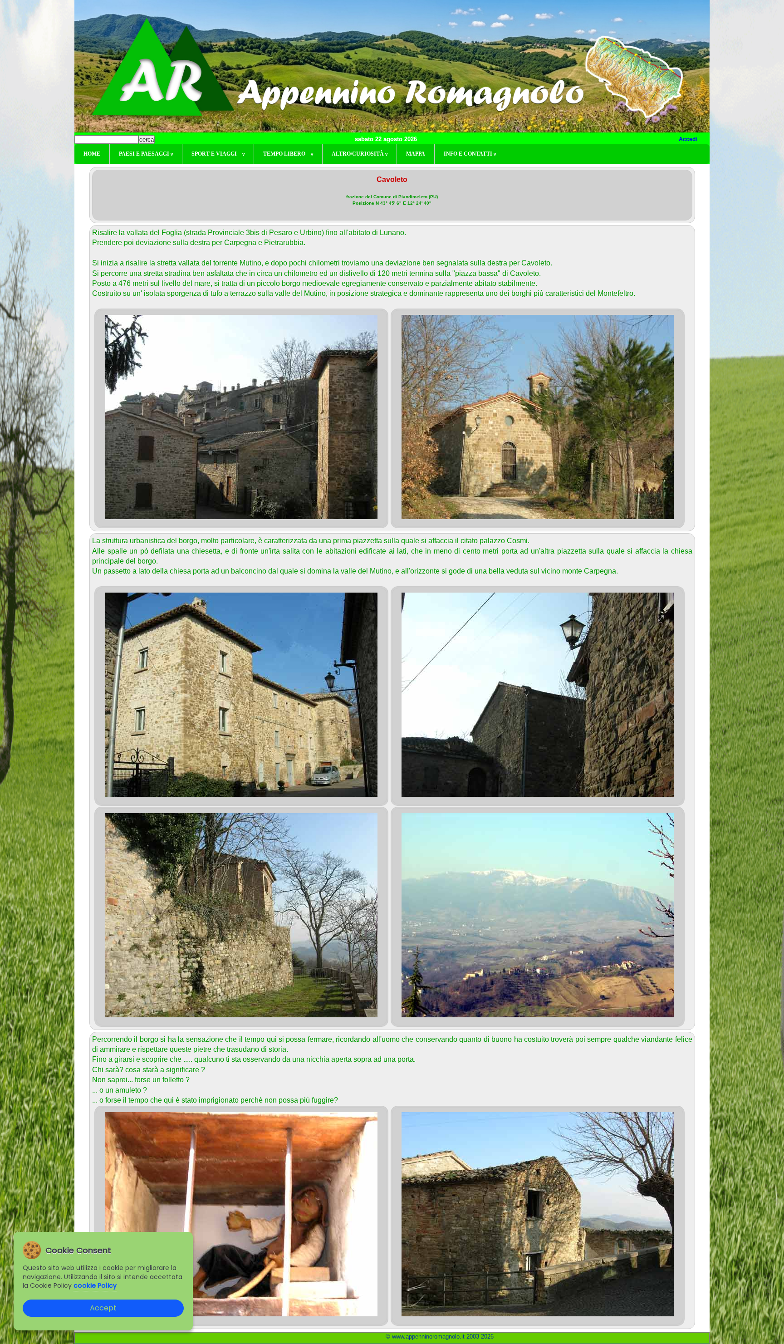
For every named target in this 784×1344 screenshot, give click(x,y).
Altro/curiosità (359, 154)
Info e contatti (470, 154)
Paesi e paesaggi (146, 154)
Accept (103, 1308)
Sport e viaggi (218, 154)
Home (91, 154)
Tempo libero (288, 154)
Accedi (688, 139)
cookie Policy (95, 1285)
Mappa (415, 154)
